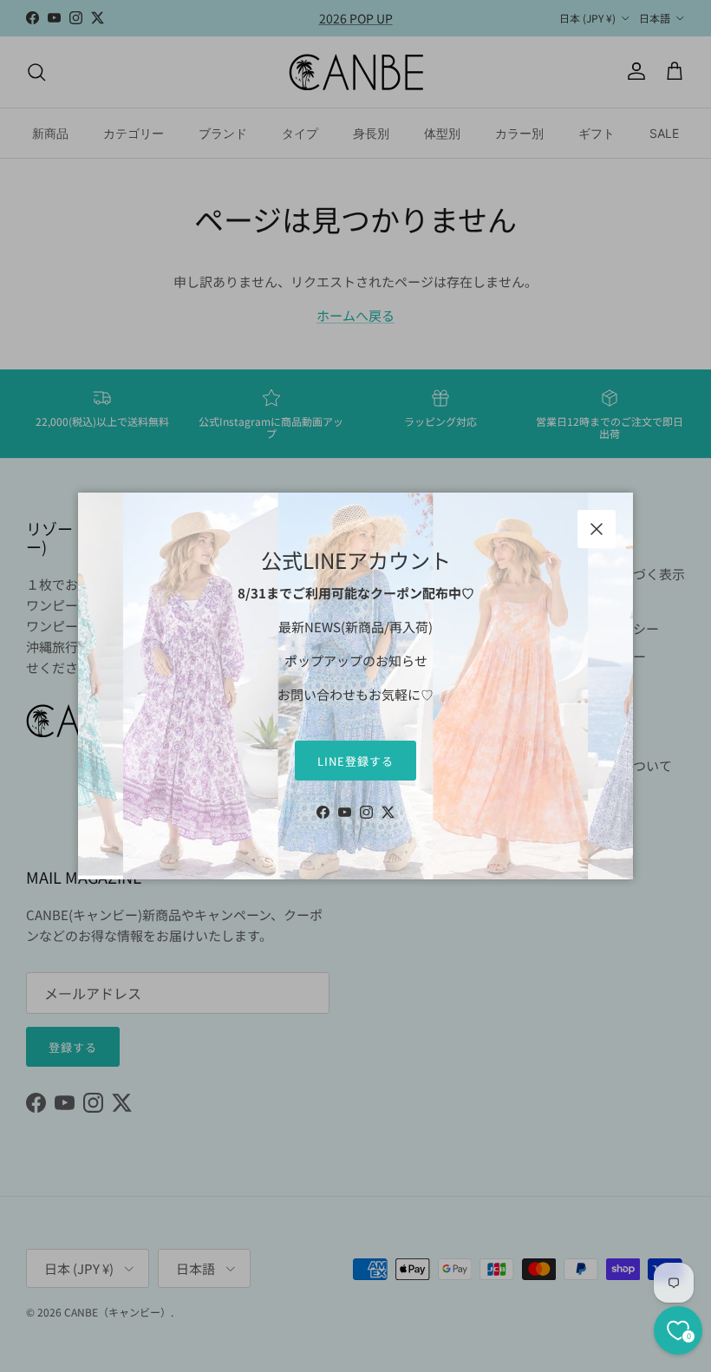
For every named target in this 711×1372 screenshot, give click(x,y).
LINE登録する (355, 761)
